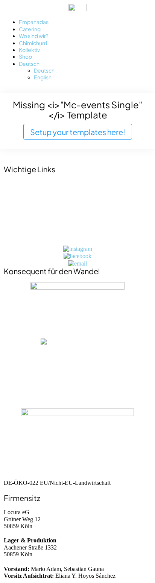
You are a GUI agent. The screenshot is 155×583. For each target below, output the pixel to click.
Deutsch (29, 63)
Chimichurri (33, 42)
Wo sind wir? (34, 35)
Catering (30, 28)
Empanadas (34, 21)
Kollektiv (29, 49)
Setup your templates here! (77, 131)
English (43, 77)
